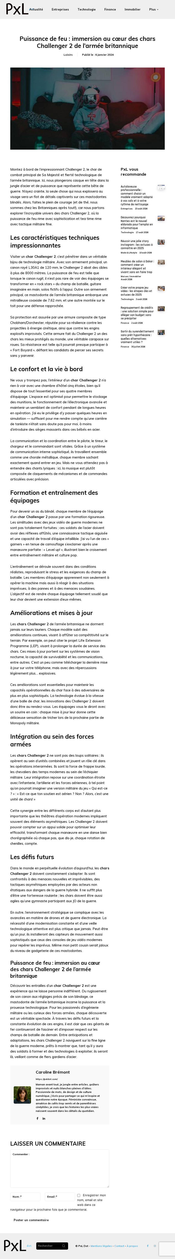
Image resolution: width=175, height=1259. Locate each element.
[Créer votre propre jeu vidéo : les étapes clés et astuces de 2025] (161, 288)
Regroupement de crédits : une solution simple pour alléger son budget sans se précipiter (137, 313)
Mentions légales (101, 1246)
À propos (132, 1246)
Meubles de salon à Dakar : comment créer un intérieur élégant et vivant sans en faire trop (137, 267)
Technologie (127, 232)
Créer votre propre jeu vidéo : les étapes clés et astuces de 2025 (136, 291)
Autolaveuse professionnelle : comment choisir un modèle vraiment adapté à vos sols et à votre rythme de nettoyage (137, 195)
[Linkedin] (44, 1118)
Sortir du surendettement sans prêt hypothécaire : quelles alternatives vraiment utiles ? (137, 337)
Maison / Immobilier (131, 276)
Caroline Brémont (53, 1072)
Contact (119, 1246)
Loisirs (68, 54)
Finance (125, 323)
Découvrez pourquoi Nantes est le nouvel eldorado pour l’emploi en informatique (137, 223)
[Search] (63, 1246)
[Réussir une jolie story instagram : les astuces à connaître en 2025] (161, 242)
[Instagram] (154, 1246)
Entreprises (127, 208)
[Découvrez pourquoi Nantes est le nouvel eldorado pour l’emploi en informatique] (161, 218)
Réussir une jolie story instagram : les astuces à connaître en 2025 (137, 244)
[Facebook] (37, 1118)
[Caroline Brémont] (22, 1095)
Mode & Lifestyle (129, 252)
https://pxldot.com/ (47, 1079)
